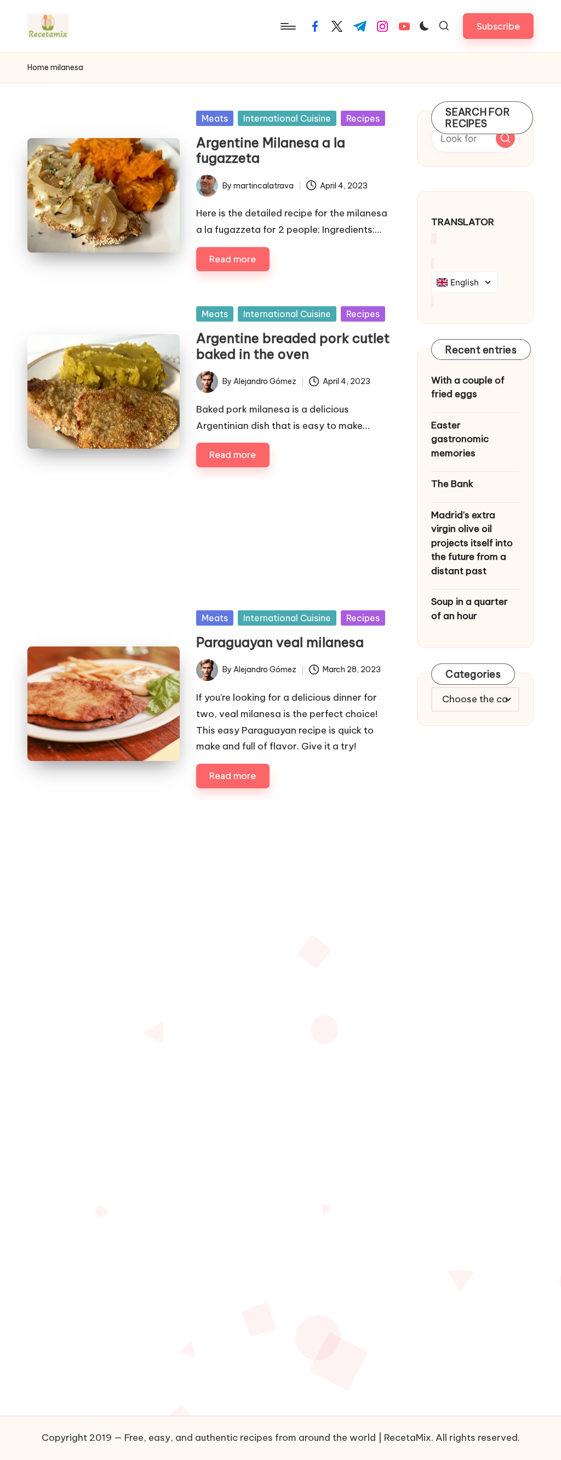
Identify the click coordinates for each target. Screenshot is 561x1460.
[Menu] (287, 26)
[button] (498, 26)
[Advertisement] (208, 530)
